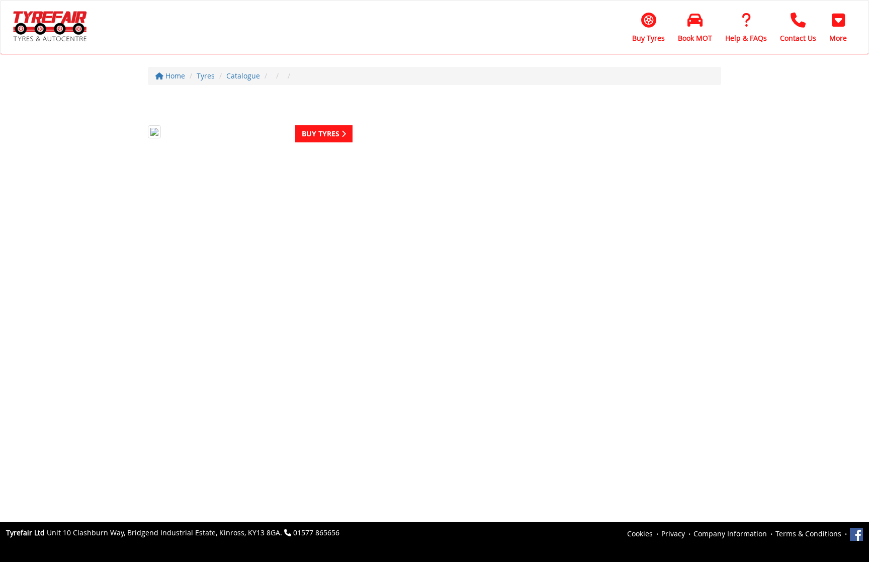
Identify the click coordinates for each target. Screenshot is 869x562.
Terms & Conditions (808, 533)
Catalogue (243, 76)
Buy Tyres (321, 133)
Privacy (673, 533)
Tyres (206, 76)
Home (174, 76)
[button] (838, 27)
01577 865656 (316, 532)
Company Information (730, 533)
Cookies (640, 533)
